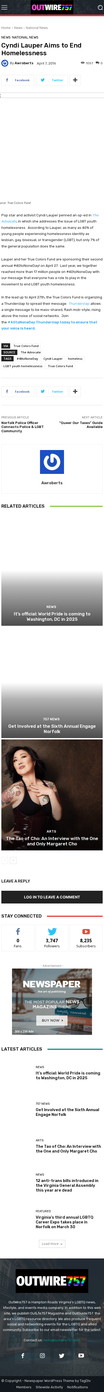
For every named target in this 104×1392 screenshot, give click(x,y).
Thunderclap (79, 304)
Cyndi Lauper (53, 359)
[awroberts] (5, 63)
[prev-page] (4, 860)
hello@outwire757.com (61, 1340)
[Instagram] (42, 1356)
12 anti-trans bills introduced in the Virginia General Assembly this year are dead (67, 1185)
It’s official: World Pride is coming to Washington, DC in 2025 (52, 616)
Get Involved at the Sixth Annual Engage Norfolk (52, 728)
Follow (52, 929)
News (18, 27)
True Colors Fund (26, 346)
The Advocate (31, 352)
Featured (43, 1211)
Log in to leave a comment (52, 897)
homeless (75, 359)
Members (23, 1387)
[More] (75, 80)
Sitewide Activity (49, 1387)
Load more (50, 1243)
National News (37, 27)
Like (18, 929)
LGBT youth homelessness (22, 366)
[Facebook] (23, 1356)
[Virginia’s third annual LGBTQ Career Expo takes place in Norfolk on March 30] (16, 1219)
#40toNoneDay (27, 359)
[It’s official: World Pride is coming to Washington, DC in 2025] (52, 570)
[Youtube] (81, 1356)
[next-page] (13, 860)
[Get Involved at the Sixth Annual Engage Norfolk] (52, 682)
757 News (51, 719)
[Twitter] (62, 1356)
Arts (51, 831)
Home (6, 27)
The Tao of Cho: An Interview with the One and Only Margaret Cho (52, 841)
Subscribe (86, 929)
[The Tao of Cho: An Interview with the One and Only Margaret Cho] (52, 794)
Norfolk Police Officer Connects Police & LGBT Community (22, 427)
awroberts (24, 63)
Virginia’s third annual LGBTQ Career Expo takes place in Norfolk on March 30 (64, 1222)
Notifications (77, 1387)
